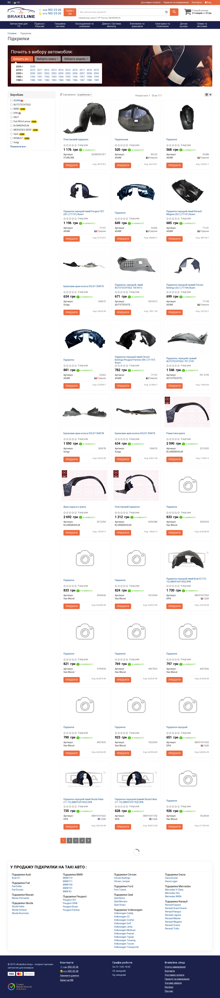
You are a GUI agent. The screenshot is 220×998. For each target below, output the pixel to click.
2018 (89, 70)
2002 (46, 73)
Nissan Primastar (20, 898)
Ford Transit (120, 889)
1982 (46, 80)
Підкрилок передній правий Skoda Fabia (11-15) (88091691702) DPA (136, 800)
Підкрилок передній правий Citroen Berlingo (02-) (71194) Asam (184, 286)
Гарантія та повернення (176, 2)
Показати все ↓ (18, 146)
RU (9, 2)
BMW (19, 109)
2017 (82, 70)
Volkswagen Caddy (123, 913)
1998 (89, 76)
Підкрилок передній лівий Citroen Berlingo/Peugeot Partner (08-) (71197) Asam (135, 360)
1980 (32, 80)
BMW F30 (67, 884)
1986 (75, 80)
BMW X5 (67, 891)
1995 (68, 76)
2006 (75, 73)
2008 (89, 73)
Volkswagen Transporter (126, 947)
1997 (82, 76)
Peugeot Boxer (70, 906)
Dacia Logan (171, 881)
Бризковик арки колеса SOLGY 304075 (83, 286)
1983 (54, 80)
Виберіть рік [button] (21, 58)
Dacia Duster (171, 878)
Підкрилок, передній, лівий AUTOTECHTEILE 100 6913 (129, 286)
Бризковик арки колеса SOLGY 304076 (135, 433)
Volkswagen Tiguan (124, 937)
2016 (75, 70)
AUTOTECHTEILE (22, 104)
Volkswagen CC (122, 916)
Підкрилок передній (176, 727)
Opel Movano (120, 901)
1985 (68, 80)
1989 (96, 80)
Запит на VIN (66, 980)
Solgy (16, 142)
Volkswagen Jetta (123, 926)
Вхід (208, 2)
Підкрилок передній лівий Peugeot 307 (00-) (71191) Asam (83, 213)
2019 (96, 70)
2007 (82, 73)
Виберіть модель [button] (75, 58)
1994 (60, 76)
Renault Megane (173, 921)
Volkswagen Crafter (124, 920)
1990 (32, 76)
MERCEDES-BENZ (26, 129)
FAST (16, 117)
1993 (54, 76)
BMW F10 (67, 878)
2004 (60, 73)
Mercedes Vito (172, 893)
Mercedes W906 (173, 896)
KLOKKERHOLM (21, 125)
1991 (39, 76)
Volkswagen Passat (124, 933)
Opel (19, 134)
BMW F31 (67, 888)
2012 (46, 70)
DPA (16, 113)
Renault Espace (173, 905)
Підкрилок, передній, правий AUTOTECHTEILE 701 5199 (181, 360)
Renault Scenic (172, 925)
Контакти (197, 2)
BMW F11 (67, 881)
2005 (68, 73)
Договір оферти (173, 983)
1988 (89, 80)
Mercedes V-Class (174, 889)
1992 (46, 76)
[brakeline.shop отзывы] (20, 986)
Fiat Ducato (17, 889)
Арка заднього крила (74, 507)
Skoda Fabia (18, 906)
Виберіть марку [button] (47, 58)
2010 (32, 70)
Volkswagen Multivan (125, 930)
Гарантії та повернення (177, 979)
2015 (68, 70)
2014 (60, 70)
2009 (96, 73)
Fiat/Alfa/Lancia (25, 121)
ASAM (17, 100)
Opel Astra (119, 898)
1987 (82, 80)
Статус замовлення (175, 967)
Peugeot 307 (69, 900)
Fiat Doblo (17, 886)
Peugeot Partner (71, 910)
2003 (54, 73)
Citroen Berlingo (122, 878)
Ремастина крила (175, 433)
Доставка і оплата (150, 2)
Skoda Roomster (20, 913)
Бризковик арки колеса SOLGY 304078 (83, 433)
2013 (54, 70)
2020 (32, 66)
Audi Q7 (16, 878)
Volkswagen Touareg (124, 940)
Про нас (169, 991)
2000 (32, 73)
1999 (96, 76)
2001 (39, 73)
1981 (39, 80)
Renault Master (173, 918)
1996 (75, 76)
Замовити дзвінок (69, 975)
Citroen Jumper (122, 881)
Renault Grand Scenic (176, 908)
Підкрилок (171, 139)
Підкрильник (121, 139)
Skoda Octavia (19, 910)
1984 (60, 80)
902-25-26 (52, 9)
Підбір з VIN (70, 12)
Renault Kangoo (173, 911)
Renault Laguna (173, 915)
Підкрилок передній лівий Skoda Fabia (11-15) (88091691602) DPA (83, 800)
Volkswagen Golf (122, 923)
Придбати (72, 165)
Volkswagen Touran (124, 943)
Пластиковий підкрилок (75, 139)
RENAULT (21, 138)
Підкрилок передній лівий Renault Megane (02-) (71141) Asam (184, 213)
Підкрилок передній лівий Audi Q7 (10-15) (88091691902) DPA (186, 580)
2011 (39, 70)
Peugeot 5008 (70, 903)
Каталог (169, 987)
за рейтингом (83, 95)
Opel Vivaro (120, 905)
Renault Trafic (172, 928)
